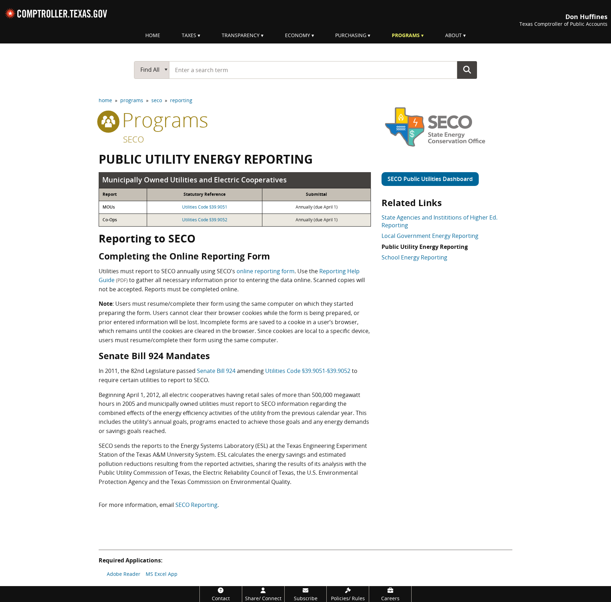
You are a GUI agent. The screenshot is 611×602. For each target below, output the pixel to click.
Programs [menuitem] (406, 35)
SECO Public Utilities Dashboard (430, 179)
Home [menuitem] (152, 35)
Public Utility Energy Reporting (425, 247)
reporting (181, 100)
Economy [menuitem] (297, 35)
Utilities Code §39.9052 (204, 220)
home (105, 100)
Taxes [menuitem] (189, 35)
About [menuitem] (453, 35)
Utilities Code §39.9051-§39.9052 (307, 371)
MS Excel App (162, 574)
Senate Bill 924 (216, 371)
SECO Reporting (196, 505)
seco (156, 100)
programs (131, 100)
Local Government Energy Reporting (430, 236)
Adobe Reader (123, 574)
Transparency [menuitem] (241, 35)
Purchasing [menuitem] (350, 35)
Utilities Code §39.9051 (204, 207)
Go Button (467, 69)
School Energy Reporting (414, 257)
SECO (133, 139)
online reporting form (266, 271)
